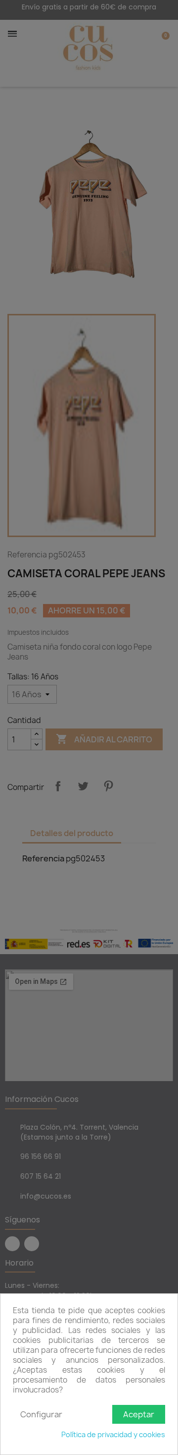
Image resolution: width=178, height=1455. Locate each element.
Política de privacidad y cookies (113, 1434)
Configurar (41, 1414)
